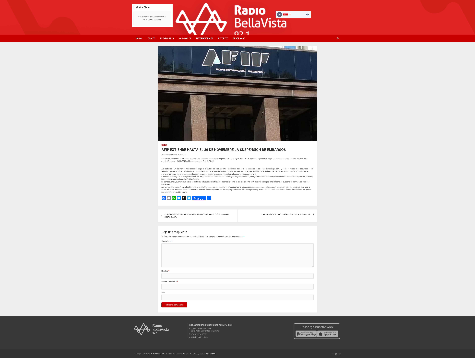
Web (163, 293)
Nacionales (185, 38)
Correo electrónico (169, 282)
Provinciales (167, 38)
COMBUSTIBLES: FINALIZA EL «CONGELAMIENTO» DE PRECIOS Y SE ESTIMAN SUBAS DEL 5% (197, 215)
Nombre (165, 271)
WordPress (210, 353)
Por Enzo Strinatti (179, 154)
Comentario (166, 241)
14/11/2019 (166, 154)
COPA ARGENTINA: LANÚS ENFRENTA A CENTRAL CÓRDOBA (285, 214)
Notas (164, 145)
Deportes (223, 38)
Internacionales (204, 38)
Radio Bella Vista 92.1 (156, 353)
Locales (151, 38)
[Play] (279, 14)
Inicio (139, 38)
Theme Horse (182, 353)
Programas (239, 38)
